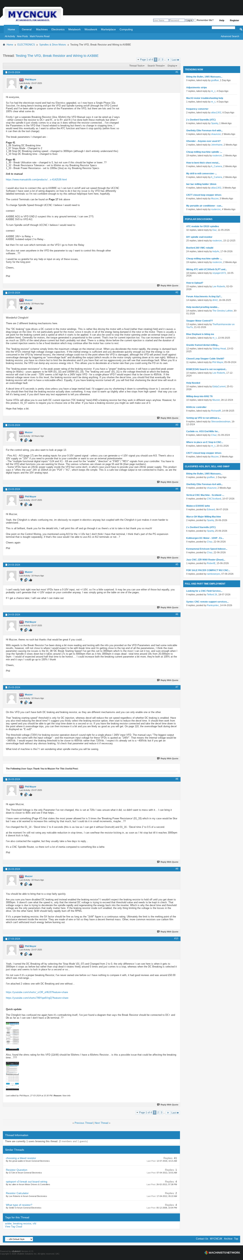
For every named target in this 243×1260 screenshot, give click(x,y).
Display (171, 65)
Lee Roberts (218, 286)
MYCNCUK (216, 1238)
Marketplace (108, 29)
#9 (177, 868)
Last (174, 59)
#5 (177, 564)
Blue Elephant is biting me (200, 334)
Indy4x (215, 251)
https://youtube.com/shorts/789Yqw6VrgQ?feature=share (37, 997)
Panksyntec (213, 605)
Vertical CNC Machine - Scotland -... (205, 495)
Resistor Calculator (17, 1193)
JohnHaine (216, 144)
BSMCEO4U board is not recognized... (206, 369)
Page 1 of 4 (146, 59)
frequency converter (197, 109)
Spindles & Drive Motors (52, 44)
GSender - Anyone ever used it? (203, 141)
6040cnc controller (196, 407)
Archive (228, 1238)
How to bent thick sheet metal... (203, 162)
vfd (34, 1223)
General (27, 29)
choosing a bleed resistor (21, 1158)
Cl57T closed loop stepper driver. (204, 195)
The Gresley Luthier (222, 310)
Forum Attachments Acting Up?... (204, 296)
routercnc (217, 155)
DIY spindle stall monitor (199, 237)
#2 (177, 292)
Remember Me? (205, 20)
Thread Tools (136, 65)
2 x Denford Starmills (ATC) (201, 119)
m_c (213, 91)
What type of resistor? (19, 1204)
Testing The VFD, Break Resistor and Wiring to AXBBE (57, 56)
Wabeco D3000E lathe (198, 506)
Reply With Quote (169, 285)
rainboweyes (213, 574)
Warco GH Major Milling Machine (203, 516)
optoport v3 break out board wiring (26, 1181)
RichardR (216, 410)
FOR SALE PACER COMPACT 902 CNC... (208, 570)
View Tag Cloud (13, 1226)
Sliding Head (219, 348)
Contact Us (202, 1238)
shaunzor (216, 134)
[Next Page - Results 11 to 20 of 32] (168, 60)
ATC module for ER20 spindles (202, 226)
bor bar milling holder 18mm (201, 184)
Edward (211, 509)
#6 (177, 614)
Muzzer (215, 198)
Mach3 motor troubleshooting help (204, 98)
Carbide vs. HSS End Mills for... (202, 431)
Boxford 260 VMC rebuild (199, 248)
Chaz (214, 435)
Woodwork (90, 29)
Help (221, 20)
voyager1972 (219, 273)
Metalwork (74, 29)
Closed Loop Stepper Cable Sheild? (205, 358)
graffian (215, 80)
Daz (214, 230)
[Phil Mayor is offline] (11, 83)
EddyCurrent (219, 386)
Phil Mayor (217, 362)
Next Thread (101, 1122)
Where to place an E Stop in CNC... (204, 442)
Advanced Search (230, 36)
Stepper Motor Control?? (199, 320)
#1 (177, 72)
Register (234, 20)
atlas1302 (216, 112)
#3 (177, 424)
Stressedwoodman (220, 421)
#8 (177, 779)
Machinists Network (222, 1253)
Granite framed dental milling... (202, 345)
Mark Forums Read (40, 36)
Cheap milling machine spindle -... (204, 152)
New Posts (22, 36)
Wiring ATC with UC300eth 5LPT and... (206, 269)
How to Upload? (194, 283)
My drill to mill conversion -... (201, 173)
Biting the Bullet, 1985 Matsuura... (204, 76)
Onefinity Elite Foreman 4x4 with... (204, 130)
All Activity (10, 36)
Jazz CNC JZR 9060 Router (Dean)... (205, 559)
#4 (177, 489)
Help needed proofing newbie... (202, 307)
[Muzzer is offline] (11, 303)
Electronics (58, 29)
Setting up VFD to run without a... (203, 418)
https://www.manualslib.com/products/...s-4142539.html (36, 179)
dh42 (215, 300)
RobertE (211, 563)
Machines (42, 29)
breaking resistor (22, 1223)
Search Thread (155, 65)
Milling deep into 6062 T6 (199, 396)
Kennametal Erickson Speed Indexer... (206, 549)
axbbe (8, 1223)
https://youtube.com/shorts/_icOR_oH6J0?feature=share (37, 992)
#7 (177, 687)
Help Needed (193, 383)
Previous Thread (84, 1122)
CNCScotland (214, 498)
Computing (126, 29)
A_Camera (216, 166)
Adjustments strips (196, 87)
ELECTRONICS (26, 44)
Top (236, 1238)
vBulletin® (16, 1251)
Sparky (214, 123)
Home (11, 29)
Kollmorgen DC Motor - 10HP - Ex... (205, 538)
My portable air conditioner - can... (204, 205)
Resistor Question (16, 1169)
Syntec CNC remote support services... (207, 601)
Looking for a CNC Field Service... (204, 591)
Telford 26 (212, 594)
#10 (176, 938)
